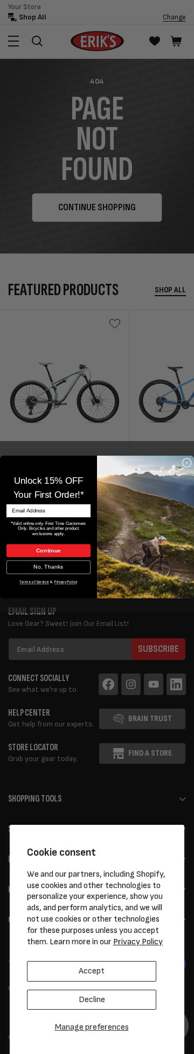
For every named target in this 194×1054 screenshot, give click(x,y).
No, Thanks (48, 567)
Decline (92, 1000)
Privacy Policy (138, 942)
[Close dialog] (187, 462)
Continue (48, 550)
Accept (92, 971)
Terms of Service (34, 582)
